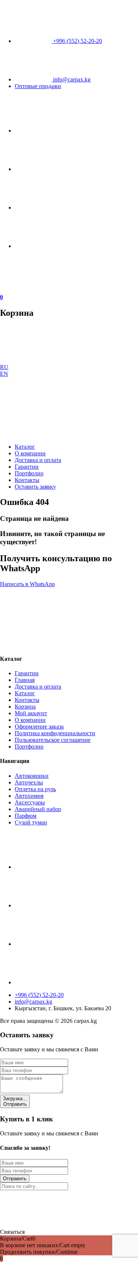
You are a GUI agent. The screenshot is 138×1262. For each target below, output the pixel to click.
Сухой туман (31, 822)
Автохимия (29, 796)
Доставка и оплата (38, 460)
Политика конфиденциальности (55, 733)
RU (4, 367)
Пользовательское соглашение (53, 740)
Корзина (25, 706)
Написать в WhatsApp (27, 584)
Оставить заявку (35, 486)
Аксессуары (30, 802)
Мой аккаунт (31, 713)
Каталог (25, 446)
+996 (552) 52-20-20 (77, 41)
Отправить (15, 1101)
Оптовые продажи (38, 86)
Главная (25, 680)
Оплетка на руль (35, 789)
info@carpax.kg (71, 79)
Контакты (27, 480)
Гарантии (27, 466)
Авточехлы (29, 782)
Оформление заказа (39, 726)
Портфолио (29, 473)
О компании (30, 453)
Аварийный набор (38, 809)
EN (4, 374)
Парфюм (25, 816)
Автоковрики (32, 776)
